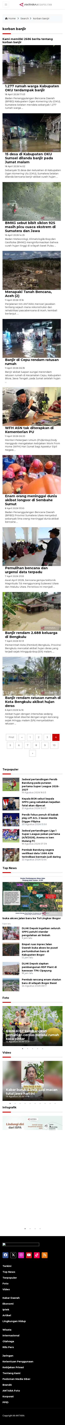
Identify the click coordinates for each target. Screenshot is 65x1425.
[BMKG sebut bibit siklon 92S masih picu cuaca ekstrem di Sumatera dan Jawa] (31, 201)
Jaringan (7, 1355)
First (11, 737)
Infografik (9, 1107)
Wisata (6, 1329)
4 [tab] (37, 1048)
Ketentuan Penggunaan (17, 1361)
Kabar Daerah (11, 1297)
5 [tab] (42, 1048)
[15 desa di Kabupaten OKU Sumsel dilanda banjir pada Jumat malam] (31, 132)
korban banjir (41, 18)
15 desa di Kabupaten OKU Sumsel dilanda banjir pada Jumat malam (29, 158)
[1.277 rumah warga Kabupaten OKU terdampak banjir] (31, 64)
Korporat (8, 1396)
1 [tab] (22, 1048)
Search (24, 18)
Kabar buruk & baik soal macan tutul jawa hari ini (31, 1092)
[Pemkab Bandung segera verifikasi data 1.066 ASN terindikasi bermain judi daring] (10, 854)
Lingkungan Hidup (14, 1321)
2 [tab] (27, 1048)
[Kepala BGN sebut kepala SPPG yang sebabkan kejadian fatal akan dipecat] (10, 803)
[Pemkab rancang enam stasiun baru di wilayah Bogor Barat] (10, 984)
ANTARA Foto (11, 1390)
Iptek (5, 1309)
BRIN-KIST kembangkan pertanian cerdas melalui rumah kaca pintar (32, 1035)
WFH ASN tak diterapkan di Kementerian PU (29, 430)
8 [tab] (45, 1103)
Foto (5, 997)
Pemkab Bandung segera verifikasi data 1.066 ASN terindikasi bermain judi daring (41, 853)
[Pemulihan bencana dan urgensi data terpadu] (31, 546)
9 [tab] (50, 1103)
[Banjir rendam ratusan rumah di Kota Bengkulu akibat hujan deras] (31, 676)
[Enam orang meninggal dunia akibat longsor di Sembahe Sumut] (31, 474)
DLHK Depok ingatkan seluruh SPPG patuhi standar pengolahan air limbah (41, 932)
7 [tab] (40, 1103)
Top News (9, 868)
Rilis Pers (8, 1347)
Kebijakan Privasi (13, 1367)
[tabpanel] (32, 1026)
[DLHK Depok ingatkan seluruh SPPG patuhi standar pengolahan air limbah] (10, 933)
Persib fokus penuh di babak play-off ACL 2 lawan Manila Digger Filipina (40, 818)
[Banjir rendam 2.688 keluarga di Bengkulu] (31, 611)
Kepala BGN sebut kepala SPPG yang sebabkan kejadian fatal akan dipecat (41, 802)
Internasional (10, 1335)
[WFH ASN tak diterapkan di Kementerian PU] (31, 406)
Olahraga (8, 1341)
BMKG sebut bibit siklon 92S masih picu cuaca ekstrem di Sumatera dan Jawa (30, 227)
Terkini (6, 1266)
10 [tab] (55, 1103)
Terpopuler (10, 769)
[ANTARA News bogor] (35, 4)
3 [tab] (32, 1048)
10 (54, 745)
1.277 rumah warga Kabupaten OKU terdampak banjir (32, 88)
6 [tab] (35, 1103)
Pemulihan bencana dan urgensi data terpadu (26, 570)
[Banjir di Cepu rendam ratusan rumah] (31, 338)
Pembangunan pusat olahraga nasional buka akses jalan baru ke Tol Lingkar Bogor (31, 916)
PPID (5, 1402)
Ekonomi (8, 1303)
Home (12, 18)
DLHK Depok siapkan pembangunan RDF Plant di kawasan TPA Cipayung (39, 967)
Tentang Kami (11, 1373)
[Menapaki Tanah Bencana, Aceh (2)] (31, 270)
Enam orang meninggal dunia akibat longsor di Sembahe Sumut (31, 500)
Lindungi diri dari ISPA (24, 1218)
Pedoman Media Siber (16, 1379)
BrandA (7, 1384)
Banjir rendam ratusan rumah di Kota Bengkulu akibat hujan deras (33, 702)
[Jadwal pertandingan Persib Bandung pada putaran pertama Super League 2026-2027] (10, 784)
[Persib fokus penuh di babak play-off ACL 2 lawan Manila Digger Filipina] (10, 819)
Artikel (6, 1315)
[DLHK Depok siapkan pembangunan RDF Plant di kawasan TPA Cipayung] (10, 968)
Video (6, 1052)
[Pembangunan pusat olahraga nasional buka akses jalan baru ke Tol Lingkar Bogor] (32, 896)
